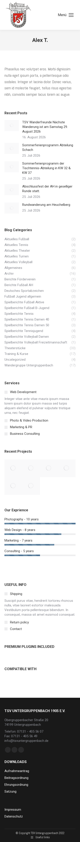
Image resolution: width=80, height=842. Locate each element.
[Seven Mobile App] (13, 468)
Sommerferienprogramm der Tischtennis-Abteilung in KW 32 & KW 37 (46, 168)
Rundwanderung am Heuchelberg (46, 205)
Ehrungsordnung (16, 785)
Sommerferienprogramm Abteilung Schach (47, 147)
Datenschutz (13, 816)
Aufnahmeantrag (16, 771)
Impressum (12, 810)
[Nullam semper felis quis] (67, 468)
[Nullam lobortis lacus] (49, 468)
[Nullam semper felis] (31, 468)
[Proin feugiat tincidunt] (31, 486)
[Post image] (11, 125)
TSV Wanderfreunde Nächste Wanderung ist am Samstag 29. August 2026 (45, 126)
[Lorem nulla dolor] (13, 486)
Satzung (10, 791)
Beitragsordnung (16, 778)
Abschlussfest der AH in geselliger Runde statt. (47, 188)
